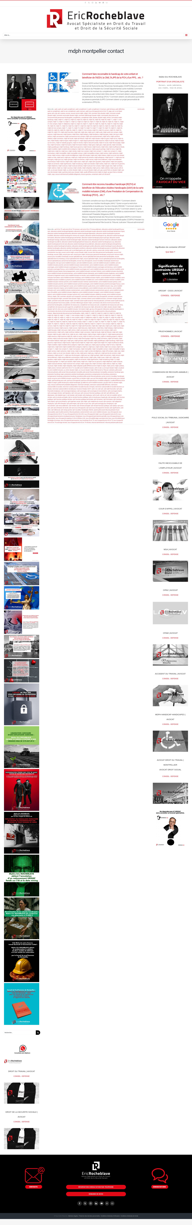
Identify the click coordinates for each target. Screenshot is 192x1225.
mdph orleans (102, 155)
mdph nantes (104, 153)
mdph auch (91, 132)
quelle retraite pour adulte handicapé (69, 382)
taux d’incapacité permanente (70, 420)
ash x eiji (54, 113)
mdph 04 (79, 119)
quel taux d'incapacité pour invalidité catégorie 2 (96, 380)
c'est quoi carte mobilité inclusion (66, 263)
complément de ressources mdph (84, 307)
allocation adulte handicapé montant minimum (96, 240)
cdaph (86, 113)
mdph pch (74, 157)
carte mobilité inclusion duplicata (104, 273)
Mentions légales (73, 1216)
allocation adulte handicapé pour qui (103, 242)
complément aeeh (86, 117)
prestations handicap (69, 376)
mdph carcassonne (58, 136)
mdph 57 (77, 126)
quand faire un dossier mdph (112, 170)
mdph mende (72, 151)
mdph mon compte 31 (110, 151)
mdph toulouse (63, 166)
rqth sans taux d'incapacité (77, 408)
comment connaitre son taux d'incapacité (94, 296)
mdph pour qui (58, 159)
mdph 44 (91, 124)
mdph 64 (107, 126)
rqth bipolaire (66, 393)
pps (101, 170)
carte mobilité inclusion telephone (68, 292)
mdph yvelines (105, 168)
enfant (109, 117)
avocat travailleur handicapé (101, 261)
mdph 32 (73, 124)
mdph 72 (70, 128)
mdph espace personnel (87, 140)
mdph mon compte (83, 151)
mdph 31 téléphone (64, 124)
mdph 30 (110, 122)
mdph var (60, 168)
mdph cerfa (106, 136)
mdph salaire (106, 161)
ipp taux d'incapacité (96, 309)
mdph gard (91, 145)
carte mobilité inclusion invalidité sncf (82, 279)
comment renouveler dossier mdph (67, 115)
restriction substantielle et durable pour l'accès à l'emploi (69, 389)
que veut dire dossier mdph (98, 378)
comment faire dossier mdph (100, 113)
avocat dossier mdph (81, 252)
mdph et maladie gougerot (64, 143)
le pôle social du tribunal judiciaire (105, 311)
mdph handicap (64, 147)
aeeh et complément (54, 111)
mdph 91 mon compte (85, 130)
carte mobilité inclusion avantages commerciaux (98, 267)
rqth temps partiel (66, 410)
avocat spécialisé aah (75, 256)
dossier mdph (102, 117)
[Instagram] (90, 1203)
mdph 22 (74, 122)
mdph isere (80, 149)
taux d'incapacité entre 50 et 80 (74, 414)
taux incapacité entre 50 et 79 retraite (79, 422)
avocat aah (101, 250)
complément (77, 117)
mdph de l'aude (68, 138)
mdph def (88, 138)
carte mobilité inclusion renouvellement (76, 288)
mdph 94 (118, 130)
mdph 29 (104, 122)
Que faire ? (170, 252)
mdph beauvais (58, 134)
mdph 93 (112, 130)
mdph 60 (95, 126)
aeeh (56, 109)
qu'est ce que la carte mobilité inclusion (60, 378)
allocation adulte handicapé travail (105, 246)
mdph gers (99, 145)
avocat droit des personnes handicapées (100, 252)
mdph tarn (107, 164)
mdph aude (98, 132)
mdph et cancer (109, 140)
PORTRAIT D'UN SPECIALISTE (170, 82)
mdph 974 (57, 132)
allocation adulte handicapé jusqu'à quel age (95, 237)
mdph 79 (107, 128)
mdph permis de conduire (86, 157)
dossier (95, 117)
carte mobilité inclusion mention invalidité (107, 279)
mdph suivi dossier (89, 164)
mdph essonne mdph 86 (64, 336)
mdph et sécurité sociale (90, 143)
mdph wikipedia (87, 168)
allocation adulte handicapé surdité (83, 246)
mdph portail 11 (110, 157)
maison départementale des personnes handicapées (64, 313)
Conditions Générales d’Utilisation (110, 1216)
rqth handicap (117, 399)
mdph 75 (83, 128)
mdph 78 (101, 128)
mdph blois (75, 134)
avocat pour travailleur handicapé (58, 256)
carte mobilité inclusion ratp (104, 286)
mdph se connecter (53, 164)
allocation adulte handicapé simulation (60, 246)
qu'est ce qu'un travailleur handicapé (113, 376)
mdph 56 (71, 126)
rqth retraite (72, 405)
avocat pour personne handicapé (96, 254)
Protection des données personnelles (89, 1216)
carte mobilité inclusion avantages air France (68, 267)
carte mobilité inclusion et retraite (75, 275)
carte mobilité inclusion (97, 265)
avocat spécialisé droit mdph (74, 258)
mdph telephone (53, 166)
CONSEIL (17, 1076)
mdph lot (58, 151)
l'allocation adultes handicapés (112, 309)
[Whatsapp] (107, 1203)
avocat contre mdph (77, 113)
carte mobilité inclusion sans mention (100, 288)
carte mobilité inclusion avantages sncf (77, 269)
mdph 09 (103, 119)
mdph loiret (51, 151)
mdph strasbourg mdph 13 (107, 359)
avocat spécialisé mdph (91, 258)
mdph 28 (98, 122)
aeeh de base (111, 109)
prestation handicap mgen (56, 374)
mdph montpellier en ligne (91, 153)
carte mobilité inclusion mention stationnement (83, 282)
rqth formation (98, 399)
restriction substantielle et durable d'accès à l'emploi (78, 387)
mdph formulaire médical (80, 145)
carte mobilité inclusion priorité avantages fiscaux (105, 284)
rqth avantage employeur (68, 391)
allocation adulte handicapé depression (83, 233)
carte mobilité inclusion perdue (108, 282)
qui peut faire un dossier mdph (112, 382)
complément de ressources (71, 305)
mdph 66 (119, 126)
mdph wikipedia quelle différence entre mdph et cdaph (89, 366)
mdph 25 (80, 122)
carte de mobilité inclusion (84, 263)
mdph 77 (95, 128)
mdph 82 (119, 128)
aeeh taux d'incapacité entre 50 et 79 (97, 111)
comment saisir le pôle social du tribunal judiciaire (89, 300)
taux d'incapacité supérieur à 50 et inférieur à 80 (70, 418)
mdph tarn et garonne (117, 164)
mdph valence (52, 168)
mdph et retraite (78, 143)
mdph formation (55, 145)
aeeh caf (60, 109)
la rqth (92, 311)
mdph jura (88, 149)
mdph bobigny (84, 134)
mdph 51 (58, 126)
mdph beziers (67, 134)
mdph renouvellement (101, 159)
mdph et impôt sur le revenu (91, 336)
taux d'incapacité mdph (91, 414)
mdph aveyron (63, 328)
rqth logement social (74, 401)
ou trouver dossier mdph (89, 170)
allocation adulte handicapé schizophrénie (108, 244)
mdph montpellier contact (75, 153)
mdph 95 (50, 132)
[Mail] (112, 1203)
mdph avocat (73, 328)
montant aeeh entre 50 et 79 (65, 368)
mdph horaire (96, 147)
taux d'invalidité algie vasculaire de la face (98, 418)
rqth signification (115, 408)
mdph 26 (86, 122)
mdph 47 (109, 124)
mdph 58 (83, 126)
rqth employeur (87, 395)
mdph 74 (77, 128)
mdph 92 (95, 130)
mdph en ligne (63, 140)
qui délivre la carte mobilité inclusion (92, 382)
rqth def (103, 393)
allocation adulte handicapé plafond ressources (76, 242)
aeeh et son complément (68, 111)
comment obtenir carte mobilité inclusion (93, 298)
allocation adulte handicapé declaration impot (110, 231)
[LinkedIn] (96, 1203)
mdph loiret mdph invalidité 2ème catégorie (68, 347)
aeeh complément (69, 109)
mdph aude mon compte (110, 132)
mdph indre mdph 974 (100, 342)
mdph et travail (103, 143)
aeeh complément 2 (82, 109)
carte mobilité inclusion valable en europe (93, 294)
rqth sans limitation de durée (59, 408)
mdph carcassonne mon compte (75, 136)
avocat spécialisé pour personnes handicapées (62, 261)
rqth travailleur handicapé (80, 410)
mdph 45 (97, 124)
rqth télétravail (55, 410)
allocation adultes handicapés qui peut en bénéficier (102, 248)
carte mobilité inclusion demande (84, 273)
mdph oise (94, 155)
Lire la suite (141, 109)
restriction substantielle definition (100, 384)
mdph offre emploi (84, 155)
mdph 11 (109, 119)
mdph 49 (68, 319)
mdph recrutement (79, 159)
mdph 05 (85, 119)
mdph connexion (58, 138)
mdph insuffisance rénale (116, 147)
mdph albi (77, 132)
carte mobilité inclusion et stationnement (98, 275)
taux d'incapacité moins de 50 (108, 414)
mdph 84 (56, 130)
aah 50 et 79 (58, 229)
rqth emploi (78, 395)
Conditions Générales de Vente (129, 1216)
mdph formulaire (66, 145)
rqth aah (100, 389)
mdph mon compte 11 (96, 151)
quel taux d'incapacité (73, 380)
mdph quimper (68, 159)
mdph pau (67, 157)
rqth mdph (84, 401)
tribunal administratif (97, 422)
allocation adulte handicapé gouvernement (68, 237)
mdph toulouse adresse (75, 166)
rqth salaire (113, 405)
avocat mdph (58, 254)
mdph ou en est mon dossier (115, 155)
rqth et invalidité (112, 395)
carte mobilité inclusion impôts (90, 277)
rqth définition (110, 393)
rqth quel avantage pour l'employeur (103, 403)
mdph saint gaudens (95, 161)
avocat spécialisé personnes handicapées (111, 258)
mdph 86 (68, 130)
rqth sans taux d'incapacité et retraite (97, 408)
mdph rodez (69, 161)
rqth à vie (94, 389)
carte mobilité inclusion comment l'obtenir (88, 271)
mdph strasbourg (77, 164)
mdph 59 (89, 126)
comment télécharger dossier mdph (89, 115)
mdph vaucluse (68, 168)
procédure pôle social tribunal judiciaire (89, 376)
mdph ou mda (52, 157)
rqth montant (107, 401)
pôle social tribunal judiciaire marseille (70, 372)
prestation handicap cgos (116, 372)
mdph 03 (73, 119)
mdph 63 (101, 126)
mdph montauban (74, 349)
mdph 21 (68, 122)
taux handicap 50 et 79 (87, 420)
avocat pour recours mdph (115, 254)
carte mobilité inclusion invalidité (111, 277)
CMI (89, 113)
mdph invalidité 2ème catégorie (67, 149)
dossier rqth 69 (52, 309)
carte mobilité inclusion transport (89, 292)
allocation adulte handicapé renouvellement (80, 244)
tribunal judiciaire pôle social (113, 422)
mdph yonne (96, 168)
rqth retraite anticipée (83, 405)
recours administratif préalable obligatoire (64, 384)
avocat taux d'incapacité (84, 261)
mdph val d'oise (117, 166)
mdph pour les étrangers (72, 355)
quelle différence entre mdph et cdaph (95, 172)
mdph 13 (61, 122)
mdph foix (93, 338)
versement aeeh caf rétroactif (101, 174)
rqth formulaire (108, 399)
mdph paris (60, 157)
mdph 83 (50, 130)
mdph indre (104, 147)
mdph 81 (113, 128)
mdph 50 (52, 126)
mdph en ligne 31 (74, 140)
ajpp (110, 111)
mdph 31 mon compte (73, 317)
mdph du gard (104, 138)
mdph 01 (61, 119)
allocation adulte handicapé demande (59, 233)
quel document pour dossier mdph (72, 172)
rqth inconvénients (61, 401)
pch (99, 170)
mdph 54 (65, 126)
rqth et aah (96, 395)
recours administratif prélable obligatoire (67, 174)
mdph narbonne (113, 153)
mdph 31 (116, 122)
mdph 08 (97, 119)
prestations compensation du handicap (97, 374)
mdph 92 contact (103, 130)
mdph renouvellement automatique (68, 357)
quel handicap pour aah (59, 380)
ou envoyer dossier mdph (58, 170)
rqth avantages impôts (115, 391)
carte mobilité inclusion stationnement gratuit (95, 290)
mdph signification (65, 164)
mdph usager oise (106, 166)
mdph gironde (107, 145)
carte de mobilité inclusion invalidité (104, 263)
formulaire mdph (117, 117)
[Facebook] (79, 1203)
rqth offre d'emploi (60, 403)
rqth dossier (70, 395)
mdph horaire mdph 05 (78, 342)
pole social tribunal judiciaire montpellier (95, 372)
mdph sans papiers (116, 161)
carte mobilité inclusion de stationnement (60, 273)
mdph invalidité (52, 149)
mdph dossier (96, 138)
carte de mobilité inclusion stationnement (76, 265)
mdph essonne (99, 140)
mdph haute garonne (76, 147)
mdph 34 (79, 124)
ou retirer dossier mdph (74, 170)
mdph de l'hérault (79, 138)
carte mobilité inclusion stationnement (68, 290)
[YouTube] (101, 1203)
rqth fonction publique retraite (63, 399)
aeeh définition (119, 109)
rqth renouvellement (62, 405)
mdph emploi (55, 140)
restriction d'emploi (83, 384)
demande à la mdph (101, 307)
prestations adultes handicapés (74, 374)
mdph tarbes (99, 164)
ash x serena (61, 113)
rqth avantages (82, 391)
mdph (56, 119)
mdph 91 (75, 130)
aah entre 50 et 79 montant (71, 229)
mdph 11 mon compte (73, 315)
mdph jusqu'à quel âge (99, 149)
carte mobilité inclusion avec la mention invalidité (105, 269)
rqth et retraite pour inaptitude (98, 397)
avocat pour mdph (79, 254)
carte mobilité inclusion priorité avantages (76, 284)
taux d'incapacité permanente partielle (94, 416)
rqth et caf (103, 395)
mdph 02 (67, 119)
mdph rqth (85, 161)
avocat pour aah (68, 254)
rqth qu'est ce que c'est (84, 403)
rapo (53, 174)
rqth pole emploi (71, 403)
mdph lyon (64, 151)
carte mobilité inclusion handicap (70, 277)
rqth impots (51, 401)
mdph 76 (89, 128)
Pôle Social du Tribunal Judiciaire (104, 370)
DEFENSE (26, 1076)
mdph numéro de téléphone (69, 155)
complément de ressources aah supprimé (60, 307)
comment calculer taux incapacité (70, 296)
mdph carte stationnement (94, 136)
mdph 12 (55, 122)
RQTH (89, 389)
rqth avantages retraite (55, 393)
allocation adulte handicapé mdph (70, 240)
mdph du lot (113, 138)
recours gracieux (86, 174)
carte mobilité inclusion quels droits (84, 286)
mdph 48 (116, 124)
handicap (50, 119)
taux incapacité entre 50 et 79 (103, 420)
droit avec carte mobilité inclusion (68, 309)
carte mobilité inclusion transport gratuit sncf (66, 294)
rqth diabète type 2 (61, 395)
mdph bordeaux (94, 134)
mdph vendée (77, 168)
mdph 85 (62, 130)
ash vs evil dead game (76, 250)
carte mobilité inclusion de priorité (112, 271)
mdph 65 (113, 126)
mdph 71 (64, 128)
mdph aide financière (67, 132)
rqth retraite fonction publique (100, 405)
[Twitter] (85, 1203)
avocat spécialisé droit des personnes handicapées (98, 256)
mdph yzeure (114, 168)
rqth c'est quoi (75, 393)
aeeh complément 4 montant (97, 109)
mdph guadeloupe (53, 147)
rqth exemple (112, 397)
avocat (68, 113)
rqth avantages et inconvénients (97, 391)
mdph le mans (110, 149)
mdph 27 (92, 122)
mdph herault (87, 147)
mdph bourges (103, 134)
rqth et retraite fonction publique (78, 397)
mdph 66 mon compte (54, 128)
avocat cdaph (109, 250)
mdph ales (84, 132)
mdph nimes (70, 351)
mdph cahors (72, 330)
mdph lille (118, 149)
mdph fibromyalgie (114, 143)
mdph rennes (89, 159)
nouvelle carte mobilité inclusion (84, 368)
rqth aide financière (110, 389)
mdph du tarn (74, 334)
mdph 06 (91, 119)
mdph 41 (85, 124)
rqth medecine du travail (95, 401)
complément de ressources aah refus (111, 305)
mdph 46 (103, 124)
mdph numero (56, 155)
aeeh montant (80, 111)
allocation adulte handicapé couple (85, 231)
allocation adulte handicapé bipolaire (62, 231)
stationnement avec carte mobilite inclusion (93, 412)
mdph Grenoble (116, 145)
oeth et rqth (98, 368)
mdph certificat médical (72, 332)
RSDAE (91, 410)
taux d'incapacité (113, 412)
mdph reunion (60, 161)
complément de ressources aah (89, 305)
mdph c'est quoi (114, 134)
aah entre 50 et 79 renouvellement (90, 229)
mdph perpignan (99, 157)
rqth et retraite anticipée (60, 397)
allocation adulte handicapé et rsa (95, 235)
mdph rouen (77, 161)
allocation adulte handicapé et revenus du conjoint (69, 235)
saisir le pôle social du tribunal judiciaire (68, 412)
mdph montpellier (61, 153)
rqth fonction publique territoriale (83, 399)
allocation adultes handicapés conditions (73, 248)
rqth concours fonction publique (90, 393)
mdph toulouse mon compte (92, 166)
